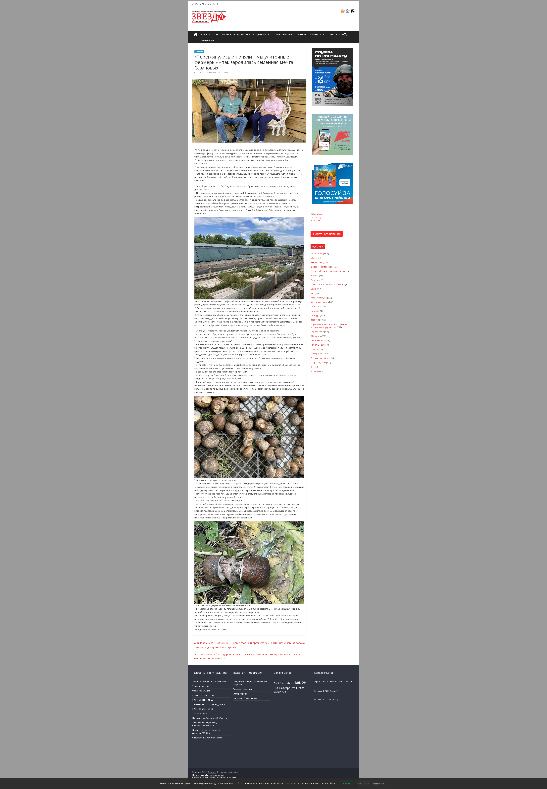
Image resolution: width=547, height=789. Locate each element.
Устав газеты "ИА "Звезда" (327, 699)
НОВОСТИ (205, 34)
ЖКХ (313, 293)
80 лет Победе (318, 253)
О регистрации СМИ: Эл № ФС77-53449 (333, 681)
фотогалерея (223, 34)
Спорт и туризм (318, 362)
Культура (315, 315)
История (315, 311)
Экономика (316, 371)
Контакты (342, 34)
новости (199, 52)
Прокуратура (317, 353)
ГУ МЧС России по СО (203, 699)
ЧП (312, 367)
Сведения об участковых (245, 698)
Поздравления (261, 34)
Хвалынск (282, 682)
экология (280, 692)
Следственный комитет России (207, 737)
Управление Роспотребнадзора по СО (210, 704)
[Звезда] (195, 34)
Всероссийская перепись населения (328, 271)
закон (300, 682)
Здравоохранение (319, 302)
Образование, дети (201, 690)
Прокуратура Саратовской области (209, 718)
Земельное (316, 306)
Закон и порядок (319, 297)
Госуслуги (315, 280)
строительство (294, 688)
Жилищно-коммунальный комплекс (209, 681)
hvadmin (212, 72)
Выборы (315, 275)
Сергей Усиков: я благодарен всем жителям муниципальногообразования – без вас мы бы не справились (248, 656)
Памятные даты (318, 340)
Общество (316, 336)
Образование (317, 331)
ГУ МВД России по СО (203, 695)
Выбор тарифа (240, 693)
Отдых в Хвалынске (284, 34)
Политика (315, 349)
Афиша (302, 34)
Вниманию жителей (321, 34)
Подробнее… (379, 784)
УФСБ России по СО (202, 713)
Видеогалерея (242, 34)
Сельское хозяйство (320, 358)
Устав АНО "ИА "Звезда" (326, 691)
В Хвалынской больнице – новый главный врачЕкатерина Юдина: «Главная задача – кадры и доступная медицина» (249, 645)
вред (292, 683)
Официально (207, 40)
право (279, 687)
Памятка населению (242, 689)
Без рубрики (316, 262)
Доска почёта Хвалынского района (328, 284)
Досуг (313, 288)
